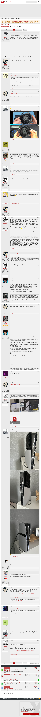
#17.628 (38, 316)
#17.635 (38, 570)
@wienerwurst (12, 168)
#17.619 (38, 177)
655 (21, 29)
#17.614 (38, 91)
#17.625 (38, 278)
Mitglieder (12, 18)
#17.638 (38, 620)
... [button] (19, 29)
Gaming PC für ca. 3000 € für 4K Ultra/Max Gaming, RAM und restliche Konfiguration (14, 669)
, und (16, 70)
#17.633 (38, 429)
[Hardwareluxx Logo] (6, 2)
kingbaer (5, 683)
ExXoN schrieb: (13, 33)
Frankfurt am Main (6, 327)
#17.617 (38, 152)
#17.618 (38, 166)
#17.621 (38, 206)
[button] (3, 18)
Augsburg (7, 163)
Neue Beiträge (7, 18)
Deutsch (10, 698)
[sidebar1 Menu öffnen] (39, 2)
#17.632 (38, 393)
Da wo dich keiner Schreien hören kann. (6, 188)
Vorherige (3, 29)
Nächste (24, 29)
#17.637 (38, 606)
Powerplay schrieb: (14, 253)
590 (17, 29)
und (15, 203)
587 (11, 29)
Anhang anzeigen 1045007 (18, 600)
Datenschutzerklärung (24, 711)
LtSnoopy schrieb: (14, 597)
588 (13, 29)
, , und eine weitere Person (19, 103)
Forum (2, 18)
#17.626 (38, 293)
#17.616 (38, 142)
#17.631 (38, 382)
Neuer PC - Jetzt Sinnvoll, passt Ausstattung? (13, 682)
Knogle (5, 680)
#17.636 (38, 587)
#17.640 (38, 640)
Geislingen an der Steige (5, 83)
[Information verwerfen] (38, 21)
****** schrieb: (13, 654)
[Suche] (27, 2)
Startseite (37, 698)
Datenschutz (31, 698)
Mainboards (12, 677)
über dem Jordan (6, 68)
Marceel (5, 671)
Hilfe (34, 698)
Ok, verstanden (31, 714)
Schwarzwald (7, 615)
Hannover (7, 201)
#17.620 (38, 192)
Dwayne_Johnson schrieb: (15, 384)
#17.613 (38, 73)
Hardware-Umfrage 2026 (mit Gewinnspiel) (21, 21)
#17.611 (38, 31)
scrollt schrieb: (13, 572)
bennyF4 (5, 689)
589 (15, 29)
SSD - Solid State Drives (14, 680)
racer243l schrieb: (13, 642)
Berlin (8, 568)
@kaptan (11, 143)
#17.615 (38, 106)
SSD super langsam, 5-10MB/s (10, 679)
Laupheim (7, 583)
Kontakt (18, 698)
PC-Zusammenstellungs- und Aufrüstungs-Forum (14, 672)
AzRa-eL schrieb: (13, 75)
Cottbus (8, 403)
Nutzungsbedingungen (24, 698)
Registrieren (18, 18)
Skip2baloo (3, 27)
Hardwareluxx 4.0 (4, 698)
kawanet (36, 668)
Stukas (5, 677)
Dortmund (7, 41)
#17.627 (38, 304)
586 (9, 29)
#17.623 (38, 251)
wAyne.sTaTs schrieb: (14, 93)
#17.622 (38, 217)
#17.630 (38, 371)
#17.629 (38, 330)
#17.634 (38, 559)
